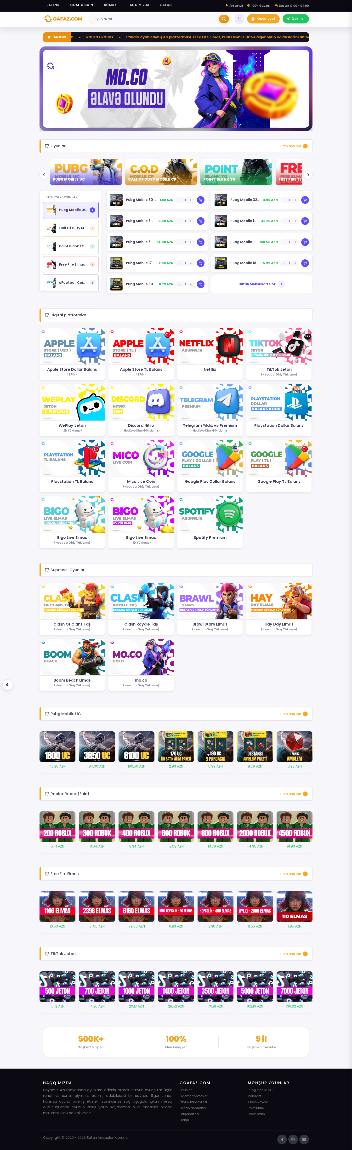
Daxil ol (298, 18)
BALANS (52, 5)
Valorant (254, 1096)
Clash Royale (258, 1102)
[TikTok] (282, 1139)
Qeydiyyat (266, 18)
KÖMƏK (110, 5)
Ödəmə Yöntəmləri (194, 1096)
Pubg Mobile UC (260, 1090)
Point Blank (256, 1108)
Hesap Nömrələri (193, 1108)
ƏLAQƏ (166, 5)
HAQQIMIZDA (138, 5)
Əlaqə (184, 1120)
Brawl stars (256, 1114)
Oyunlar (186, 1090)
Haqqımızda (189, 1114)
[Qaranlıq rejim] (7, 684)
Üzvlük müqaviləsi (193, 1102)
